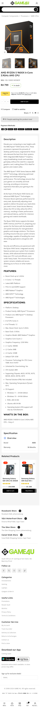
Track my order (7, 629)
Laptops (4, 588)
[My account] (37, 3)
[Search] (35, 9)
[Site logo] (19, 3)
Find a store (6, 643)
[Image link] (17, 552)
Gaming (4, 584)
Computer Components (10, 16)
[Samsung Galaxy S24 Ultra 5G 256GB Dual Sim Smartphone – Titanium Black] (10, 468)
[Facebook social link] (30, 112)
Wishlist (4, 608)
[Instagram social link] (14, 570)
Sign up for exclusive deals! (11, 674)
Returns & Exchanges (9, 636)
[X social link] (32, 112)
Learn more (27, 94)
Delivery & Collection (9, 633)
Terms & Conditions (8, 616)
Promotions (6, 601)
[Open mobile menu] (3, 3)
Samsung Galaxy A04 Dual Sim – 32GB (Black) (28, 481)
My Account (6, 625)
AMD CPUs (35, 16)
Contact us (5, 640)
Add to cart (24, 102)
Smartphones (6, 581)
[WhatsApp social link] (38, 112)
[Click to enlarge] (4, 52)
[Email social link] (35, 112)
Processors (25, 16)
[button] (10, 491)
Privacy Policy (6, 612)
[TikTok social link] (25, 570)
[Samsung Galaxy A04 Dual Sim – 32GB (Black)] (29, 468)
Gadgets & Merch (8, 591)
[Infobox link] (11, 511)
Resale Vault (6, 605)
